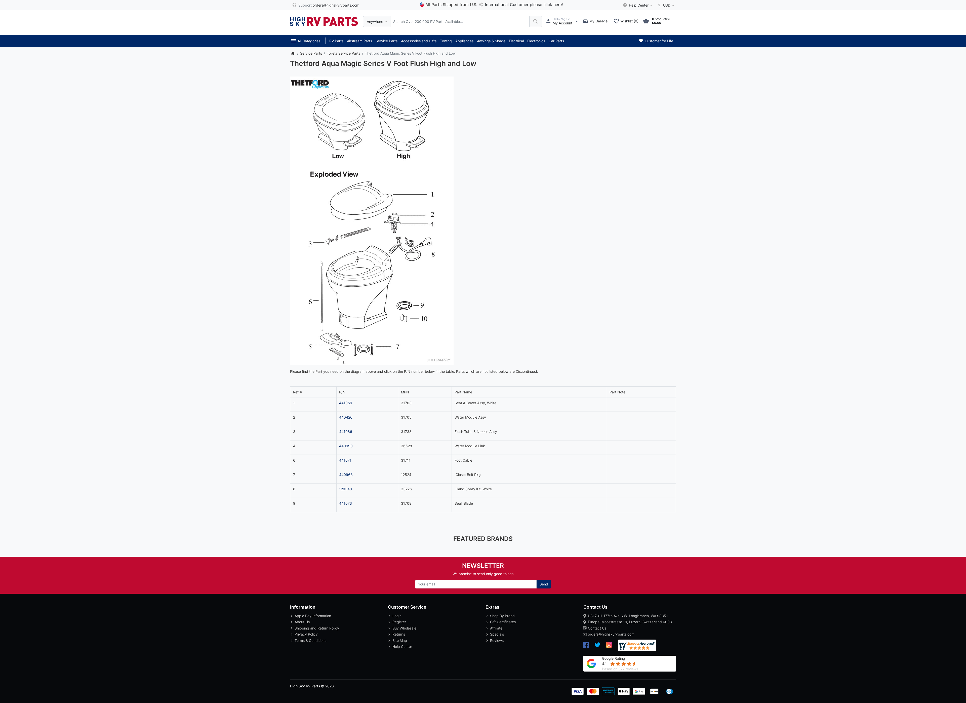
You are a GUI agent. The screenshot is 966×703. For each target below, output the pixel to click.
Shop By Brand (502, 616)
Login (396, 616)
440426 (345, 417)
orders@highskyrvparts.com (611, 634)
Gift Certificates (503, 622)
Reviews (497, 640)
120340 (345, 489)
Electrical (516, 41)
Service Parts (386, 41)
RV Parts (336, 41)
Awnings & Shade (491, 41)
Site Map (399, 640)
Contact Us (597, 628)
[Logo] (324, 21)
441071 (345, 460)
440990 (346, 446)
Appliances (464, 41)
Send (544, 584)
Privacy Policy (306, 634)
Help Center (402, 646)
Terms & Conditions (310, 640)
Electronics (536, 41)
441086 (345, 431)
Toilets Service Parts (343, 53)
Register (399, 622)
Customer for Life (658, 41)
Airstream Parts (359, 41)
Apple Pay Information (313, 616)
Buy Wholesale (404, 628)
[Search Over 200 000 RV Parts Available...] (535, 21)
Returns (398, 634)
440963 (346, 474)
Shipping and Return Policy (317, 628)
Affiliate (496, 628)
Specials (497, 634)
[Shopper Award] (637, 645)
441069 (345, 403)
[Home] (292, 53)
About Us (302, 622)
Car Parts (556, 41)
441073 (345, 503)
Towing (446, 41)
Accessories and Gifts (418, 41)
